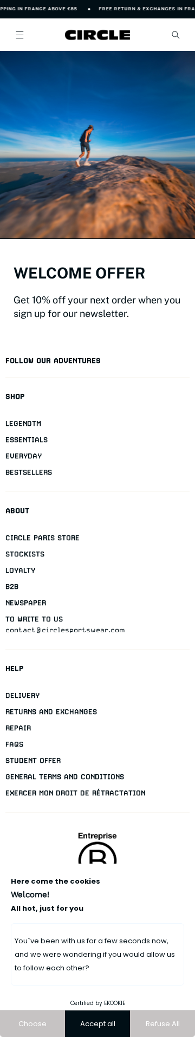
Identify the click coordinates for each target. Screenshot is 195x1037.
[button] (19, 35)
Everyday (23, 456)
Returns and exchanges (51, 712)
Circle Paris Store (42, 538)
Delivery (22, 695)
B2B (11, 586)
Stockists (24, 554)
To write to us (34, 619)
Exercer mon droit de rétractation (75, 793)
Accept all (97, 1024)
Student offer (33, 760)
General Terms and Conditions (64, 777)
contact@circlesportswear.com (65, 630)
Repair (18, 728)
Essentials (26, 440)
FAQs (14, 744)
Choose (32, 1024)
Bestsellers (28, 472)
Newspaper (25, 603)
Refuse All (163, 1024)
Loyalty (20, 570)
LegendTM (23, 423)
